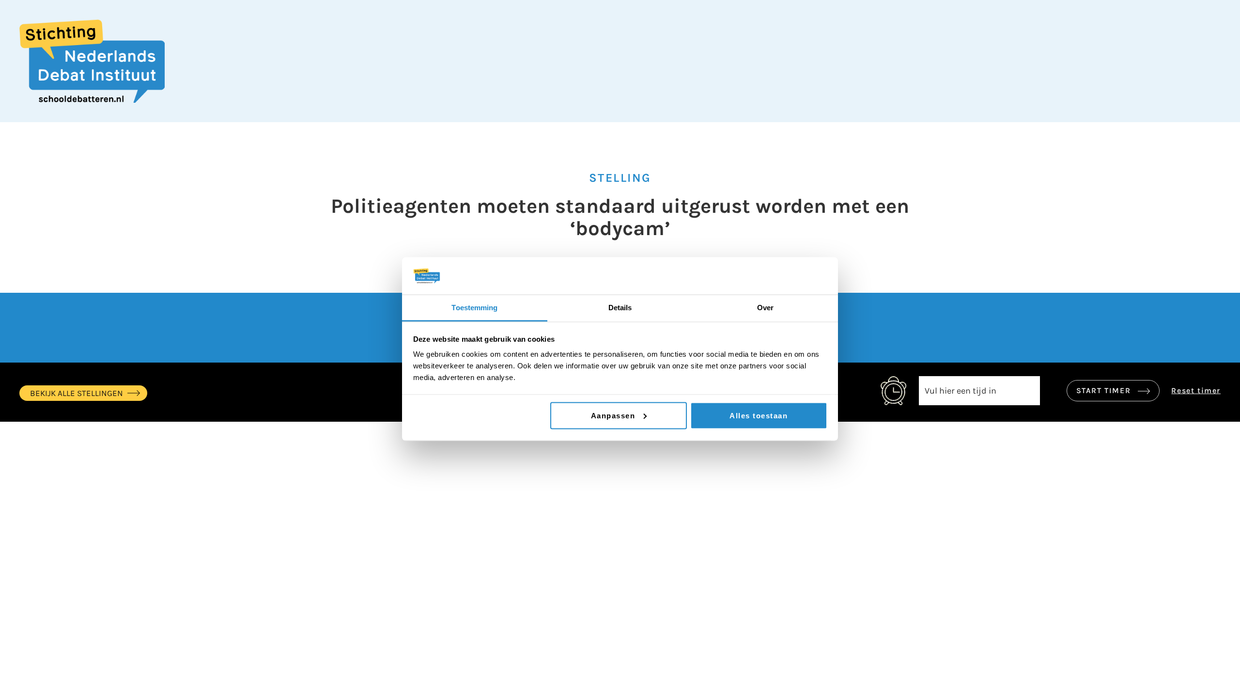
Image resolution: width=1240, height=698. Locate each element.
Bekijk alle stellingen (76, 393)
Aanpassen (613, 415)
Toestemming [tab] (474, 307)
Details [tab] (620, 307)
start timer (1104, 390)
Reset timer (1196, 390)
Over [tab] (765, 307)
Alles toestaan (758, 415)
